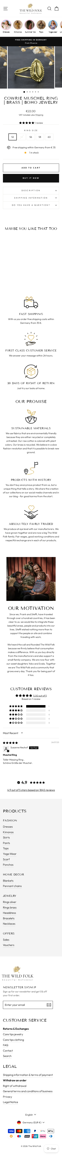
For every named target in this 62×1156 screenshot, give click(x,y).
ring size (31, 130)
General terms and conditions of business (28, 1091)
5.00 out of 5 (40, 695)
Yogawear (53, 32)
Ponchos (8, 864)
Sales (6, 939)
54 (21, 136)
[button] (27, 122)
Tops (41, 32)
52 (12, 136)
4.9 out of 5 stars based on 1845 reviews (31, 790)
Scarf (6, 859)
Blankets (8, 880)
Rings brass (10, 907)
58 (40, 136)
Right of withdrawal (14, 1086)
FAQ (5, 1045)
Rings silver (9, 902)
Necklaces (9, 923)
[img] (10, 742)
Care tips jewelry (13, 1034)
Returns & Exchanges (16, 1028)
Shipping (39, 115)
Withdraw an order (15, 1080)
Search (7, 1056)
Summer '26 (29, 32)
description (31, 190)
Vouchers (8, 945)
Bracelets (8, 918)
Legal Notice (10, 1102)
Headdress (9, 912)
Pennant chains (12, 886)
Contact (8, 1050)
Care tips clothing (13, 1039)
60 (49, 136)
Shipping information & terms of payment (28, 1075)
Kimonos (18, 32)
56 (30, 136)
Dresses (6, 32)
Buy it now (31, 178)
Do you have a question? (31, 205)
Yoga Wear (10, 853)
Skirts (6, 837)
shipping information (31, 198)
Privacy (7, 1096)
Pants (6, 843)
